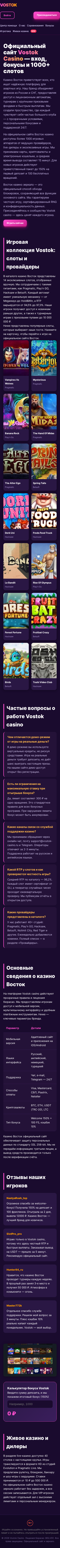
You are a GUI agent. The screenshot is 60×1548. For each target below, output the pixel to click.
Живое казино (21, 31)
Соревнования (35, 25)
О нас (22, 25)
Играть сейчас (15, 223)
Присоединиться (47, 15)
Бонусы (49, 25)
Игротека (5, 31)
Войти (7, 15)
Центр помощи (8, 25)
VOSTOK (8, 4)
